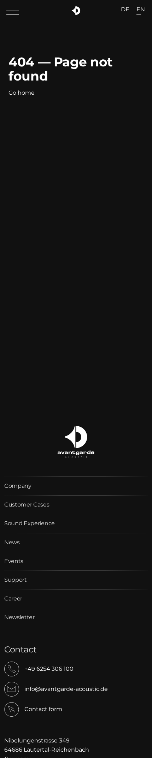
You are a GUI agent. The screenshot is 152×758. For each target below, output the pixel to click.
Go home (21, 92)
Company (17, 485)
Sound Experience (29, 523)
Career (13, 598)
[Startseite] (76, 11)
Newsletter (19, 617)
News (12, 542)
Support (15, 579)
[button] (12, 11)
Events (13, 561)
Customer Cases (26, 504)
